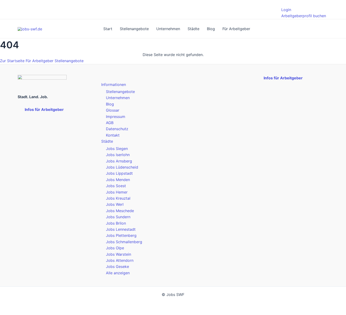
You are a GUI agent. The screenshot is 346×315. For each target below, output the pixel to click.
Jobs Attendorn (119, 260)
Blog (211, 28)
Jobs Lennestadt (121, 229)
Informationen (113, 84)
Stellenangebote (134, 28)
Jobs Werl (115, 204)
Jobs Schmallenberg (124, 241)
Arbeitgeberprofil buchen (303, 15)
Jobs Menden (118, 179)
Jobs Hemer (117, 192)
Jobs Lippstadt (119, 173)
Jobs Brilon (116, 223)
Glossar (112, 110)
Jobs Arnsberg (119, 161)
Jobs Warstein (118, 254)
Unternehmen (168, 28)
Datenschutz (117, 128)
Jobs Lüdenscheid (122, 167)
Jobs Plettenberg (121, 235)
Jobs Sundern (118, 216)
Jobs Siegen (117, 148)
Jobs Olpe (115, 248)
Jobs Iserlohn (118, 154)
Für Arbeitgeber (236, 28)
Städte (193, 28)
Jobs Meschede (120, 210)
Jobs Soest (116, 185)
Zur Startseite (12, 60)
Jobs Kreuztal (118, 198)
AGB (109, 122)
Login (286, 9)
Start (107, 28)
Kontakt (113, 135)
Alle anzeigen (118, 273)
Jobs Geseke (117, 266)
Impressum (115, 116)
